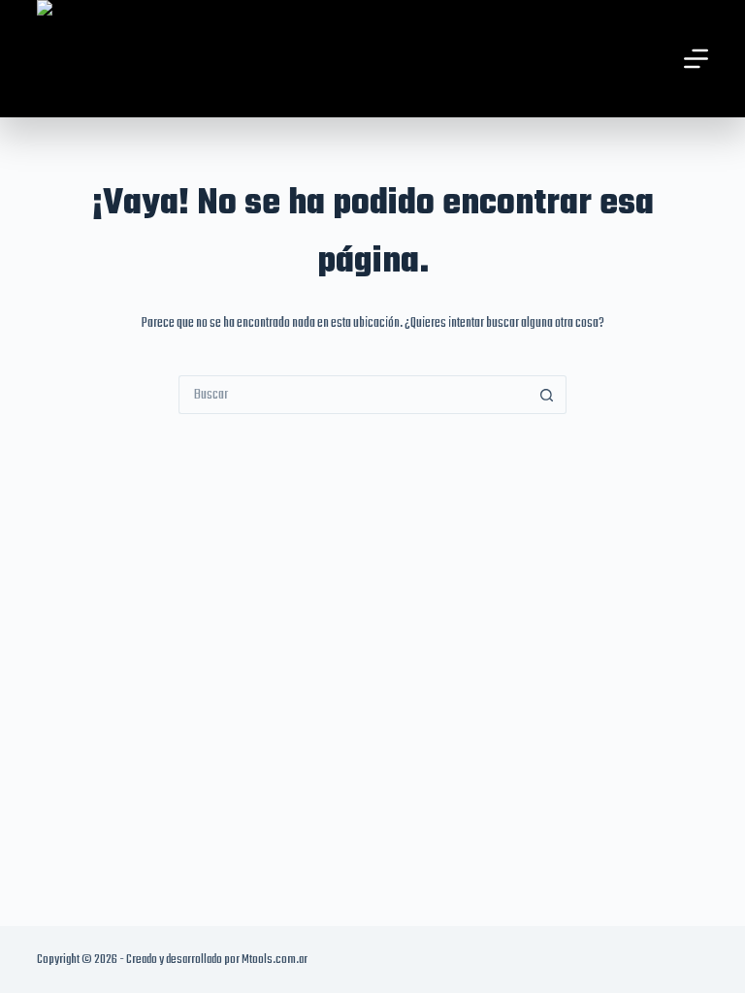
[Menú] (696, 59)
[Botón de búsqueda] (547, 394)
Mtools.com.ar (275, 959)
